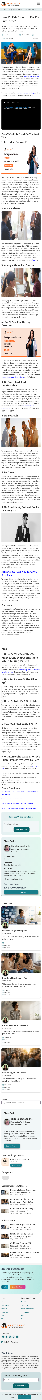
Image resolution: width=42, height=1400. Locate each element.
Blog (2, 1315)
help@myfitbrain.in (11, 1342)
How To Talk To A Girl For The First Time (25, 10)
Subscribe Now (21, 829)
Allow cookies (24, 1397)
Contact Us (24, 1305)
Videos (3, 1319)
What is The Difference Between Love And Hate (18, 808)
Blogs (11, 10)
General (5, 1178)
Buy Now (15, 1165)
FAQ (22, 1315)
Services (4, 1309)
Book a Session (21, 892)
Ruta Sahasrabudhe (10, 35)
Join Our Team (18, 1287)
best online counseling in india (12, 377)
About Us (24, 1302)
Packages (4, 1312)
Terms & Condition (27, 1309)
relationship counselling (25, 93)
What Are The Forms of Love (11, 799)
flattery (34, 260)
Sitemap (23, 1319)
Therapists (5, 1305)
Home (5, 10)
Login (5, 1287)
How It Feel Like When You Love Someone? (17, 803)
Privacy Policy (25, 1312)
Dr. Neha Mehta (6, 933)
